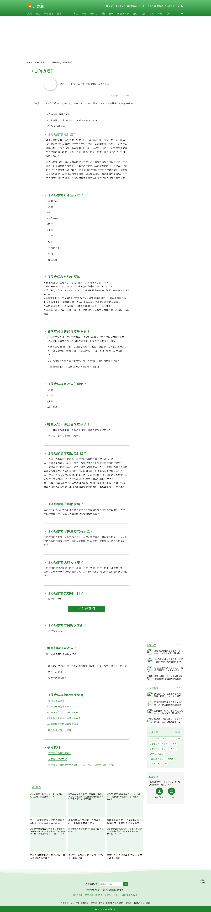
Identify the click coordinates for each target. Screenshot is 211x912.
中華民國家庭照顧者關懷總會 (63, 724)
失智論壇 (48, 13)
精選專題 (98, 895)
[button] (182, 13)
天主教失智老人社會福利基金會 (64, 718)
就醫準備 (112, 103)
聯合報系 (120, 903)
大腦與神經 (55, 62)
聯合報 (111, 6)
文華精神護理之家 (57, 758)
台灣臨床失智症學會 (58, 706)
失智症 (173, 749)
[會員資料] (178, 6)
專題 (160, 13)
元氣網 (36, 62)
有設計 (143, 6)
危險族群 (47, 103)
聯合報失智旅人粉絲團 (59, 730)
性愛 (143, 13)
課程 (84, 13)
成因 (56, 103)
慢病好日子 (123, 13)
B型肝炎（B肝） (157, 753)
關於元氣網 (77, 895)
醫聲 (111, 13)
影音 (76, 13)
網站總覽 (146, 903)
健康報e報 (92, 884)
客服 (77, 903)
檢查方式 (78, 103)
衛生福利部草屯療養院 (59, 752)
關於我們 (137, 903)
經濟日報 (121, 6)
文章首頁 (124, 895)
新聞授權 (84, 903)
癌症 (135, 13)
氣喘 (165, 763)
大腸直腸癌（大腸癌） (159, 744)
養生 (38, 13)
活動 (168, 13)
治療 (87, 103)
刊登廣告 (64, 903)
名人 (151, 13)
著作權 (101, 903)
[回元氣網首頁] (38, 6)
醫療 (59, 13)
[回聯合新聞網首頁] (29, 6)
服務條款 (94, 903)
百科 (67, 13)
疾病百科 (44, 62)
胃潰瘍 (170, 758)
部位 (102, 103)
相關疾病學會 (126, 103)
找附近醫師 (86, 608)
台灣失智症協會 (56, 700)
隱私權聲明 (110, 903)
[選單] (182, 6)
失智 (103, 13)
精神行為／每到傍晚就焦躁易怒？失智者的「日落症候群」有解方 (82, 764)
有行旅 (152, 6)
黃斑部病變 (155, 763)
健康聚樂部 (88, 895)
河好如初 (133, 6)
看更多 (180, 644)
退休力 (93, 13)
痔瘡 (174, 744)
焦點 (29, 13)
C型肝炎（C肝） (157, 758)
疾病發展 (66, 103)
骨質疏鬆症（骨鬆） (158, 749)
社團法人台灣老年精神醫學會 (63, 712)
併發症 (36, 103)
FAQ (72, 903)
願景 (161, 6)
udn (29, 62)
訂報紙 (128, 903)
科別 (95, 103)
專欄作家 (134, 895)
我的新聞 (170, 6)
